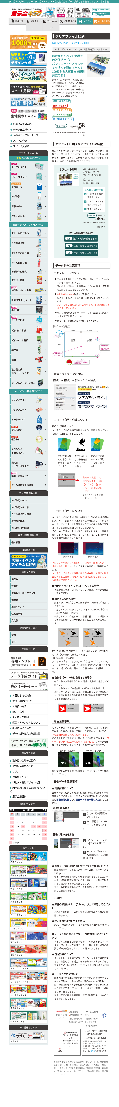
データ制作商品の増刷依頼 (26, 733)
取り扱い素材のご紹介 (24, 766)
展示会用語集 (19, 796)
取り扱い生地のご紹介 (24, 760)
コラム (15, 771)
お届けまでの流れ (22, 124)
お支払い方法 (19, 706)
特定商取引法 (76, 1015)
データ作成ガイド (22, 129)
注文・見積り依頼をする (82, 238)
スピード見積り (21, 146)
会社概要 (74, 1011)
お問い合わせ (92, 1025)
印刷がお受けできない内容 (26, 782)
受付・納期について (22, 701)
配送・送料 (18, 711)
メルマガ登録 (20, 140)
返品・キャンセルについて (26, 722)
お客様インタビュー (22, 777)
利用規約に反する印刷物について (27, 789)
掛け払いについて (21, 728)
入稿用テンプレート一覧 (26, 135)
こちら (97, 1044)
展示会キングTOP (60, 43)
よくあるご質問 (20, 717)
